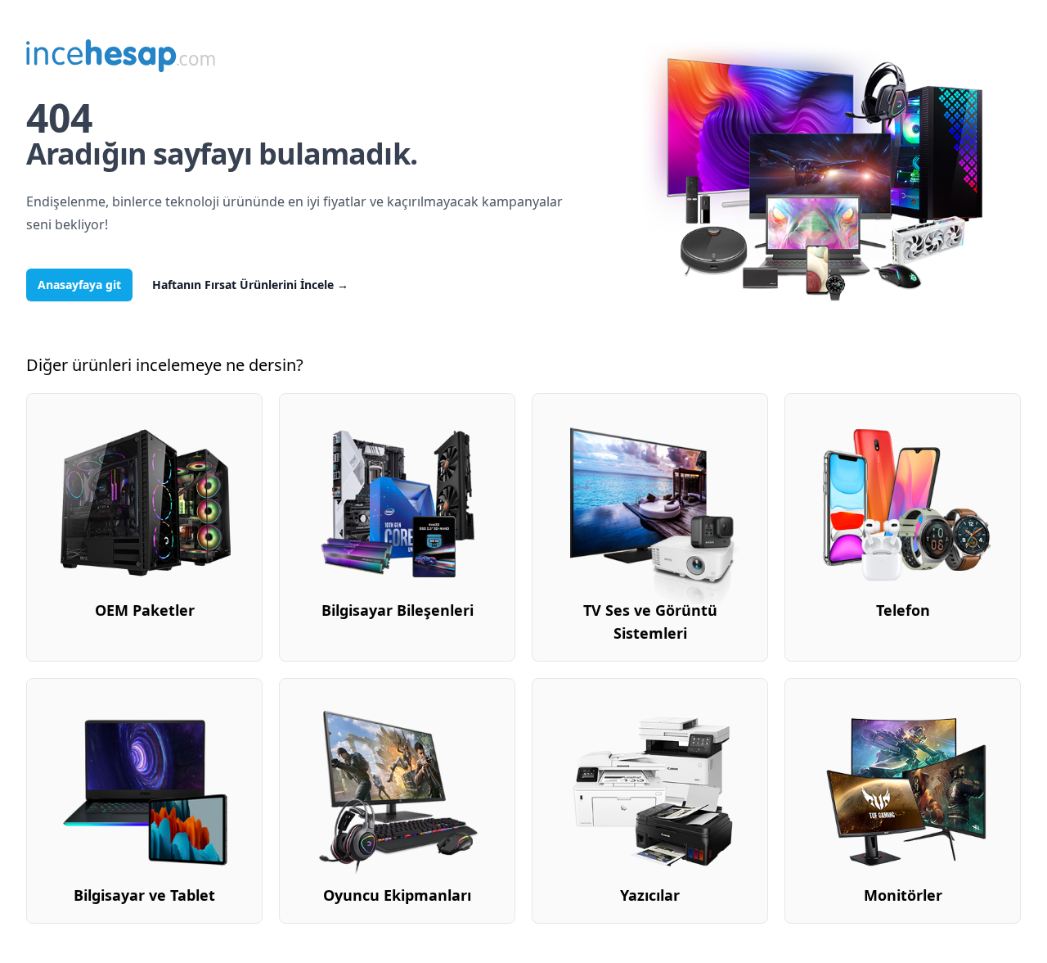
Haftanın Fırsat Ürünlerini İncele (250, 284)
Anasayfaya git (79, 284)
